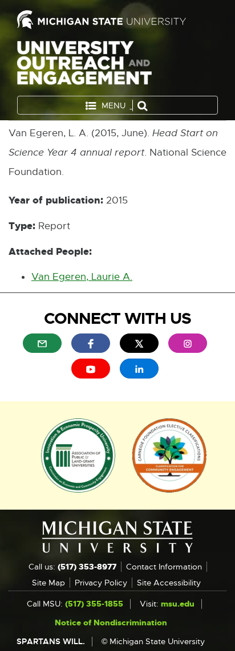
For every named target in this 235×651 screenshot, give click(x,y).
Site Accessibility (169, 582)
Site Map (48, 582)
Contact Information (164, 567)
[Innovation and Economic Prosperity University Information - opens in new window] (78, 454)
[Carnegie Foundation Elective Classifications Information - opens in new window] (169, 454)
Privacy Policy (101, 582)
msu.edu (178, 604)
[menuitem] (42, 343)
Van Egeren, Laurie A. (81, 277)
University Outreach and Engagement (84, 65)
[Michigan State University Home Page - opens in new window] (117, 19)
